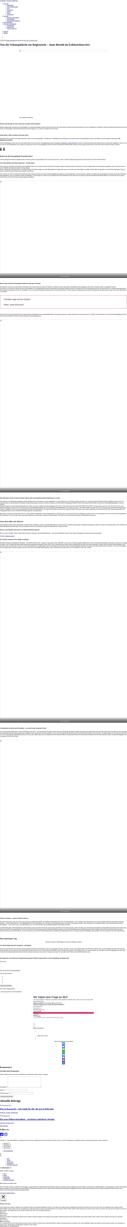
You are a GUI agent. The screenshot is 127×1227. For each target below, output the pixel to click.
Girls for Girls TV (12, 28)
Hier (77, 159)
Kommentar (4, 1087)
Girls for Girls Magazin (9, 24)
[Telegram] (63, 1054)
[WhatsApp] (63, 1052)
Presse (8, 13)
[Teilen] (63, 1063)
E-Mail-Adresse (5, 1093)
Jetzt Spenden (10, 19)
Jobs (8, 8)
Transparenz (10, 14)
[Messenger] (63, 1057)
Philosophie (10, 5)
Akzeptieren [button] (3, 1193)
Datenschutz (10, 1163)
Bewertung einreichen (6, 985)
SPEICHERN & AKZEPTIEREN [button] (9, 1226)
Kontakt (5, 31)
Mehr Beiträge (4, 1126)
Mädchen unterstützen (13, 17)
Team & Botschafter (12, 7)
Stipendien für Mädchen (13, 21)
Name (2, 1090)
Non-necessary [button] (4, 1220)
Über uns (5, 3)
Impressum (10, 1161)
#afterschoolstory (11, 40)
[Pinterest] (63, 1060)
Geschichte (10, 10)
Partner (9, 11)
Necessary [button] (3, 1212)
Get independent (7, 22)
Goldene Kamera (9, 536)
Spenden (5, 16)
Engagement (10, 27)
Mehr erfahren (11, 1193)
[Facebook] (63, 1043)
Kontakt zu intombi (12, 1165)
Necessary (5, 1213)
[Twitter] (63, 1046)
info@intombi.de (8, 1151)
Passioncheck (10, 25)
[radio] (65, 976)
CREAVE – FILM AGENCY (69, 143)
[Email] (63, 1049)
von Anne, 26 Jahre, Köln (30, 40)
